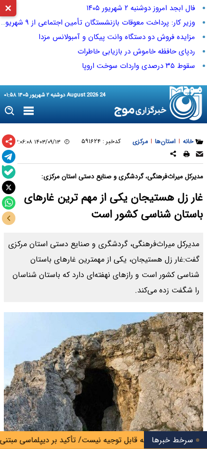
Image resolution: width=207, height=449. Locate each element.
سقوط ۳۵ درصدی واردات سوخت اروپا (138, 66)
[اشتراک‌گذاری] (8, 141)
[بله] (8, 172)
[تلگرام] (8, 156)
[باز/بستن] (8, 218)
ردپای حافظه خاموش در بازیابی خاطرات (136, 51)
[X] (8, 187)
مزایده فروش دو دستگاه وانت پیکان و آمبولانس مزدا (117, 37)
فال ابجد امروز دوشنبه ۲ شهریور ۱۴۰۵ (141, 8)
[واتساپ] (8, 203)
